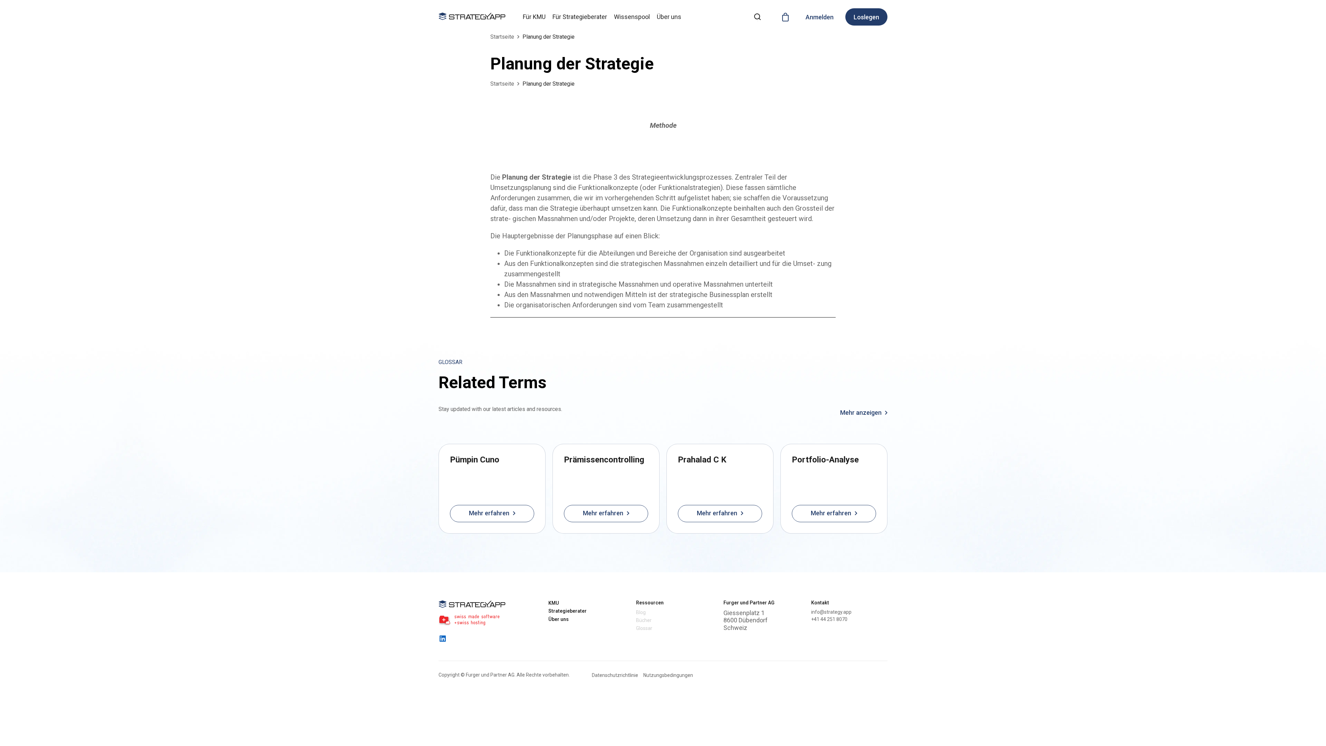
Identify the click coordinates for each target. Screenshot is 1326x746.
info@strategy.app (831, 612)
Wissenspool (632, 16)
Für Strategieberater (579, 16)
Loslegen (866, 17)
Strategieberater (567, 611)
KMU (553, 603)
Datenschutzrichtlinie (615, 675)
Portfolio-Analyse (825, 460)
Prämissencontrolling (604, 460)
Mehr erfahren (489, 513)
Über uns (669, 16)
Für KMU (534, 16)
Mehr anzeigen (861, 412)
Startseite (502, 37)
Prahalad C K (702, 460)
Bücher (644, 620)
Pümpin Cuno (474, 460)
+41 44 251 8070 (829, 619)
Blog (641, 612)
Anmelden (820, 17)
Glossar (644, 628)
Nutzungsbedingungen (668, 675)
